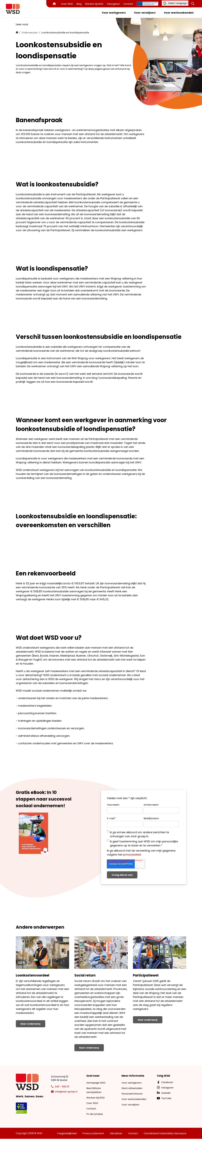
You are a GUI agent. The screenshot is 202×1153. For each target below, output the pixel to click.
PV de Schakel (94, 1114)
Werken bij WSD (94, 4)
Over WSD (67, 4)
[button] (193, 3)
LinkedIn (166, 1093)
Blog (78, 4)
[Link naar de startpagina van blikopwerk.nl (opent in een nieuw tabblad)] (21, 1108)
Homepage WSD (95, 1082)
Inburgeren (113, 4)
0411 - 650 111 (62, 1086)
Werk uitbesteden (132, 1088)
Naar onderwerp (31, 1024)
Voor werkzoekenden (179, 12)
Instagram (167, 1087)
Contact (128, 4)
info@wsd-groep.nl (66, 1091)
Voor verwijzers (145, 12)
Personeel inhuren (132, 1093)
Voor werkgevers (114, 12)
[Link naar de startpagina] (13, 9)
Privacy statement (93, 1133)
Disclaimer (116, 1133)
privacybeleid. (132, 854)
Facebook (167, 1082)
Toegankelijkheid (66, 1133)
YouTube (166, 1098)
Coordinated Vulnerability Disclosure (165, 1133)
